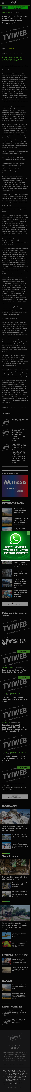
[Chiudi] (28, 533)
